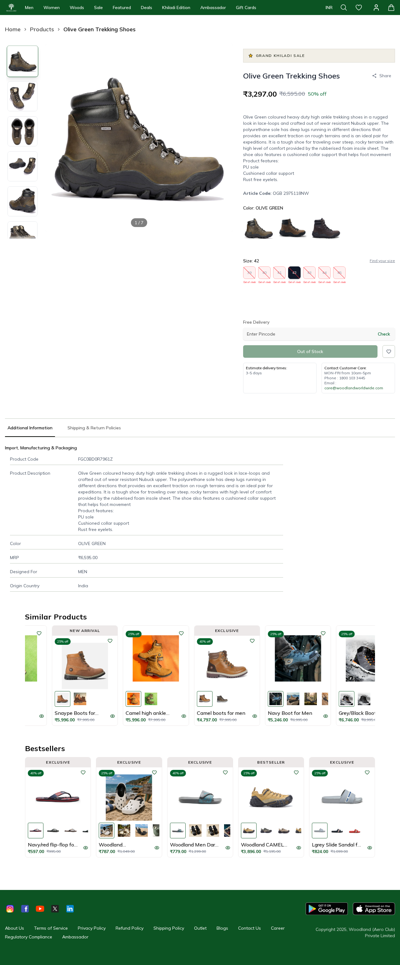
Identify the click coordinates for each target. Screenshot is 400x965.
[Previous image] (55, 138)
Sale (98, 7)
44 (324, 274)
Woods (77, 7)
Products (42, 29)
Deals (146, 7)
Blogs (222, 928)
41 (279, 274)
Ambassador (213, 7)
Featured (122, 7)
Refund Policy (129, 928)
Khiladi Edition (176, 7)
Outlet (200, 928)
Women (51, 7)
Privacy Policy (92, 928)
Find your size (382, 260)
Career (278, 928)
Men (29, 7)
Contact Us (249, 928)
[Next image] (223, 138)
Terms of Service (51, 928)
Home (13, 29)
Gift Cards (246, 7)
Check (384, 334)
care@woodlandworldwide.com (353, 388)
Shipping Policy (168, 928)
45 (339, 274)
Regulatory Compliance (28, 937)
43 (309, 274)
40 (264, 274)
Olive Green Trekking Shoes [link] (99, 29)
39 (249, 274)
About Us (14, 928)
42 (294, 274)
